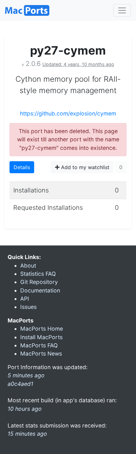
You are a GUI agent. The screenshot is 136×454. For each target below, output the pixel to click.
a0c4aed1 (20, 383)
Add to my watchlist (84, 167)
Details (22, 167)
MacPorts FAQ (39, 345)
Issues (28, 307)
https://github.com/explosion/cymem (68, 113)
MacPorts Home (41, 328)
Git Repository (39, 282)
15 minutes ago (27, 433)
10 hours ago (25, 408)
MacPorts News (41, 353)
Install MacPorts (41, 337)
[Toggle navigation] (122, 10)
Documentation (40, 290)
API (24, 298)
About (28, 265)
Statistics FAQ (38, 273)
